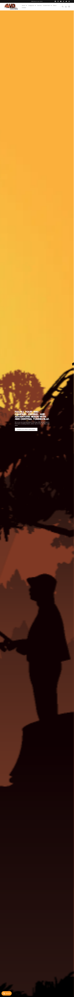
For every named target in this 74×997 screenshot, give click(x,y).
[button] (62, 6)
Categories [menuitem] (31, 5)
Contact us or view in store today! (26, 429)
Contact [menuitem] (24, 7)
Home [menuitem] (23, 5)
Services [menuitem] (39, 5)
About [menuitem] (54, 5)
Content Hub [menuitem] (46, 5)
